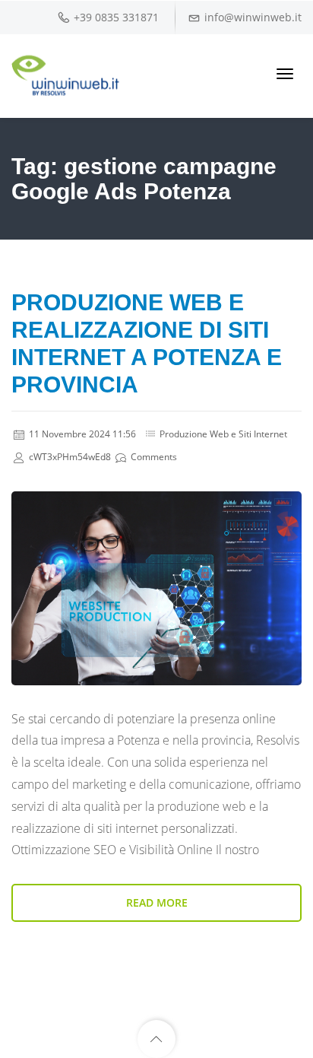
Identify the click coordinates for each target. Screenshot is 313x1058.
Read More (157, 902)
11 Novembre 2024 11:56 (81, 433)
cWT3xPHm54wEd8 (69, 456)
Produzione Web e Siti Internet (223, 433)
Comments (152, 456)
